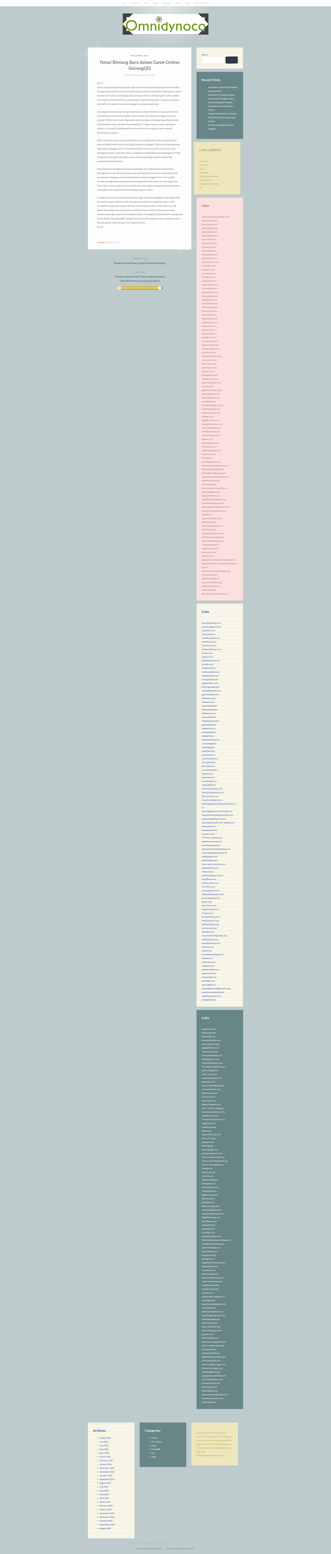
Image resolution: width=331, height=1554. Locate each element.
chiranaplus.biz (209, 1308)
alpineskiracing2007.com (213, 1341)
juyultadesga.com (210, 860)
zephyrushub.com (210, 228)
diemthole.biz (208, 1198)
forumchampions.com (212, 1055)
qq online (203, 161)
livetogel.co (207, 458)
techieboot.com (209, 645)
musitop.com (208, 947)
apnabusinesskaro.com (212, 1398)
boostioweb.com (209, 224)
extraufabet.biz (209, 732)
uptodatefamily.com (211, 943)
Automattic (189, 1548)
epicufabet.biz (208, 766)
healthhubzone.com (211, 660)
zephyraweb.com (209, 284)
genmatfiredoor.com (211, 461)
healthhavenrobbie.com (213, 469)
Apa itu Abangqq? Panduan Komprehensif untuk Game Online (220, 106)
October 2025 (105, 1475)
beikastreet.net (209, 1032)
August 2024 (105, 1528)
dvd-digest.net (208, 1300)
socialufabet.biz (209, 743)
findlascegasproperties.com (215, 465)
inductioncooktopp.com (213, 537)
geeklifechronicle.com (212, 390)
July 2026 (103, 1441)
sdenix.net (206, 1130)
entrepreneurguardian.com (214, 510)
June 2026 (104, 1445)
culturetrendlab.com (211, 427)
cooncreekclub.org (210, 1044)
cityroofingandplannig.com (214, 852)
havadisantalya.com (211, 638)
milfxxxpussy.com (210, 939)
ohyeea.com (207, 958)
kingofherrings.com (211, 1217)
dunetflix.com (208, 932)
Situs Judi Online (200, 3)
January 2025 (105, 1509)
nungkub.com (208, 966)
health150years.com (211, 1104)
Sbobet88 (167, 3)
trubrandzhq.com (210, 307)
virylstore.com (208, 1096)
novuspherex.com (210, 296)
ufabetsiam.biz (209, 713)
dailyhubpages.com (211, 492)
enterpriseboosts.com (212, 1153)
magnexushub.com (210, 675)
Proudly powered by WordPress (149, 1548)
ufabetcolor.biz (209, 728)
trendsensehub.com (211, 431)
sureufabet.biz (208, 754)
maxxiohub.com (209, 281)
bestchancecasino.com (212, 525)
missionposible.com (211, 1360)
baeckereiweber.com (211, 623)
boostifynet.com (209, 311)
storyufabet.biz (209, 762)
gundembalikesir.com (212, 649)
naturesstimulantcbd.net (213, 992)
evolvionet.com (209, 239)
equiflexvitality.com (211, 480)
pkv (201, 187)
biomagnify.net (209, 999)
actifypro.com (208, 330)
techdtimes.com (209, 641)
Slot (146, 3)
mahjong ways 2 (206, 1447)
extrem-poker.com (210, 883)
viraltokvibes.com (210, 1115)
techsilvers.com (209, 905)
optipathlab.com (209, 232)
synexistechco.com (210, 262)
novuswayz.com (209, 326)
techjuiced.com (209, 668)
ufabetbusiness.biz (210, 721)
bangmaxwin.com (210, 1266)
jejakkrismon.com (210, 1195)
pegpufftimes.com (210, 1047)
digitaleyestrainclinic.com (214, 1356)
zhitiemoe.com (208, 962)
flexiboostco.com (210, 220)
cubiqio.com (207, 386)
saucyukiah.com (209, 1029)
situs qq (223, 1436)
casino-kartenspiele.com (213, 1157)
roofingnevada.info (210, 544)
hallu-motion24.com (211, 1326)
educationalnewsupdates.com (215, 216)
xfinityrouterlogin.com (212, 1368)
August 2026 (105, 1438)
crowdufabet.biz (209, 781)
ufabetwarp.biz (209, 698)
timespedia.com (209, 1191)
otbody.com (207, 1168)
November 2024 (106, 1517)
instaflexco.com (209, 337)
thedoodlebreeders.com (213, 894)
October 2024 (105, 1520)
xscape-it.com (208, 834)
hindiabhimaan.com (211, 1383)
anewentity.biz (208, 1225)
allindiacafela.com (210, 1338)
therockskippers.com (212, 1330)
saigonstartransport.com (213, 1262)
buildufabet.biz (209, 785)
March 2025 (105, 1502)
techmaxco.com (209, 363)
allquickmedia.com (210, 1206)
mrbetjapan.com (209, 1221)
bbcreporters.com (210, 796)
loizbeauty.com (209, 1183)
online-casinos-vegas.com (214, 1364)
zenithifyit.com (209, 277)
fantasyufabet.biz (210, 709)
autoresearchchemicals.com (215, 1394)
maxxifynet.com (209, 250)
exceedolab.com (209, 367)
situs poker (204, 165)
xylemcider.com (209, 973)
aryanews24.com (209, 830)
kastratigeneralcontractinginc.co (217, 811)
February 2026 (106, 1460)
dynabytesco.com (210, 375)
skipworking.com (210, 1179)
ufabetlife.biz (208, 736)
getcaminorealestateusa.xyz (214, 593)
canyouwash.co (209, 634)
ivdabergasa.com (209, 856)
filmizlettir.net (208, 1036)
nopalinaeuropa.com (211, 996)
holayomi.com (208, 556)
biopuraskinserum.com (212, 1277)
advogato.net (208, 1142)
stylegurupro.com (210, 379)
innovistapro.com (210, 341)
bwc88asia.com (209, 879)
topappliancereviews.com (214, 1375)
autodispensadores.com (213, 533)
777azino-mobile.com (212, 837)
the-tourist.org (208, 1138)
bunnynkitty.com (209, 1251)
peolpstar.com (208, 1081)
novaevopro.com (209, 299)
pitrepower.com (209, 1349)
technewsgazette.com (212, 1210)
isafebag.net (207, 1145)
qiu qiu (202, 168)
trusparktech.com (210, 303)
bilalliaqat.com (209, 529)
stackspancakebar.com (212, 1311)
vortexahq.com (208, 273)
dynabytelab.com (210, 235)
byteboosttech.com (211, 672)
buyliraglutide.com (210, 687)
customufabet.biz (210, 758)
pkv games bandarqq (208, 176)
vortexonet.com (209, 247)
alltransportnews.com (212, 788)
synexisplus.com (209, 243)
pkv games (110, 242)
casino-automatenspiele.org (215, 1161)
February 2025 (106, 1505)
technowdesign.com (211, 845)
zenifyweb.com (209, 454)
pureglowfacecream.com (213, 1213)
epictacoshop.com (210, 1274)
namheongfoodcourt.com (213, 1315)
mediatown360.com (211, 1353)
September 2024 (107, 1524)
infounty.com (208, 871)
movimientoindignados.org (214, 935)
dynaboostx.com (209, 333)
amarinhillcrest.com (211, 1134)
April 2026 (104, 1453)
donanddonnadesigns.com (214, 473)
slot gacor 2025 (208, 1432)
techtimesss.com (209, 1093)
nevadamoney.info (210, 1289)
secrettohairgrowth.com (213, 1244)
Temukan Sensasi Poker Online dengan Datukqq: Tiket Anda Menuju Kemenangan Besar (140, 276)
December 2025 (106, 1468)
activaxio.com (208, 371)
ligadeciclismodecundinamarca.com (218, 559)
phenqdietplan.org (210, 924)
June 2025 (104, 1490)
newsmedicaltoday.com (212, 541)
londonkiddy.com (210, 574)
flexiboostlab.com (210, 345)
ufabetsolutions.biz (211, 739)
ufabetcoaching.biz (210, 578)
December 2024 (106, 1513)
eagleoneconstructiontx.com (215, 476)
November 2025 (106, 1472)
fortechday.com (209, 590)
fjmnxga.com (208, 1259)
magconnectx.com (210, 548)
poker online (202, 1444)
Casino (155, 3)
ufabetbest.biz (208, 751)
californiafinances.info (212, 1281)
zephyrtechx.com (210, 318)
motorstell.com (209, 1100)
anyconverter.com (210, 1187)
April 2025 (104, 1498)
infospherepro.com (211, 394)
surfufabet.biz (208, 747)
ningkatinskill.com (210, 909)
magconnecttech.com (211, 450)
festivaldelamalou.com (212, 1063)
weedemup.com (209, 522)
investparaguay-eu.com (212, 875)
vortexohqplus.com (211, 348)
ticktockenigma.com (211, 435)
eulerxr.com (207, 439)
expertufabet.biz (209, 705)
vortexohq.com (209, 401)
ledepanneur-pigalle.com (213, 1296)
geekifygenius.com (210, 443)
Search (205, 54)
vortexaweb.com (209, 288)
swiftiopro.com (209, 352)
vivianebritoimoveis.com (213, 1119)
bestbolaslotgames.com (213, 503)
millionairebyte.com (211, 586)
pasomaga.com (209, 984)
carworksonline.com (211, 1089)
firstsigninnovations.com (213, 1066)
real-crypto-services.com (213, 864)
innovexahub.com (210, 254)
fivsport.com (208, 913)
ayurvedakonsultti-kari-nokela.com (218, 822)
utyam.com (207, 950)
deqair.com (207, 901)
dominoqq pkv (205, 180)
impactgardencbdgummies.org (216, 988)
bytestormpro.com (210, 420)
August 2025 (105, 1483)
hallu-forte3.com (209, 1323)
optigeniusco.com (210, 292)
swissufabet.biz (209, 717)
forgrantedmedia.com (212, 1078)
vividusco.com (208, 269)
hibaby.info (207, 514)
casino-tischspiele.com (212, 1164)
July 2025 (103, 1487)
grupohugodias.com (211, 898)
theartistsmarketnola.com (214, 1304)
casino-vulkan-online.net (213, 1345)
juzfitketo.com (208, 981)
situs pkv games (223, 1440)
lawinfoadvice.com (210, 920)
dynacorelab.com (210, 258)
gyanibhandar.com (210, 694)
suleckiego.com (209, 1402)
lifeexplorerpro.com (211, 413)
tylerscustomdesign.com (213, 1085)
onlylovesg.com (209, 484)
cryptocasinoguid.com (212, 800)
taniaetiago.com (209, 977)
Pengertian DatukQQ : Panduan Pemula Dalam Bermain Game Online (222, 117)
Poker (177, 3)
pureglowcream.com (211, 1236)
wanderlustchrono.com (212, 424)
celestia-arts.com (210, 1051)
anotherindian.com (210, 969)
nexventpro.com (209, 314)
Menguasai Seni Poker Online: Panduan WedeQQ (140, 260)
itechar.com (207, 653)
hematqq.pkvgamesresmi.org (210, 1455)
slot (117, 242)
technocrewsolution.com (213, 1112)
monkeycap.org (209, 1127)
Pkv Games (135, 3)
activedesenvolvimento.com (215, 488)
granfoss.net (207, 1334)
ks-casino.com (208, 886)
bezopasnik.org (209, 1255)
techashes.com (208, 630)
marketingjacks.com (211, 1372)
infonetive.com (209, 1270)
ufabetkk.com (208, 1202)
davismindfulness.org (212, 582)
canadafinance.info (210, 1285)
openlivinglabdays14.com (214, 819)
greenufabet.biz (209, 724)
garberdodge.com (210, 1070)
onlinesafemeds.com (211, 690)
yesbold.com (207, 657)
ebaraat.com (207, 664)
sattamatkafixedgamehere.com (216, 507)
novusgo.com (208, 416)
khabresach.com (209, 1387)
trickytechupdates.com (212, 1379)
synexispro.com (209, 552)
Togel (187, 3)
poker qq (201, 1451)
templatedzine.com (211, 917)
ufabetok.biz (207, 773)
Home (124, 3)
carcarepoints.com (210, 890)
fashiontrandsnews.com (213, 792)
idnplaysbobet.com (211, 495)
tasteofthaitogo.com (211, 1247)
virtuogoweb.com (210, 679)
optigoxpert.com (209, 322)
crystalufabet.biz (209, 770)
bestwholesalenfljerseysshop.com (217, 815)
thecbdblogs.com (210, 1390)
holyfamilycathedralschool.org (216, 571)
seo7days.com (208, 1232)
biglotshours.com (210, 683)
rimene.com (207, 1293)
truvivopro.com (209, 265)
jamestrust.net (208, 1172)
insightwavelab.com (211, 409)
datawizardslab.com (211, 382)
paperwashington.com (212, 518)
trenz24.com (207, 1176)
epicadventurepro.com (212, 405)
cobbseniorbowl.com (211, 841)
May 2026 (104, 1449)
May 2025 (104, 1494)
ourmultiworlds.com (211, 1040)
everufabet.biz (208, 777)
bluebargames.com (210, 1059)
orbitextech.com (209, 446)
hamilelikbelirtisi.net (211, 356)
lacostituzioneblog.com (213, 954)
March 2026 (105, 1456)
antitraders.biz (209, 826)
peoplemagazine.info (211, 626)
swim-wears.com (209, 1074)
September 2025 (107, 1479)
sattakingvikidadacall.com (214, 499)
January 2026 (105, 1464)
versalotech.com (209, 360)
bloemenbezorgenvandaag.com (216, 1240)
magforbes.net (208, 1123)
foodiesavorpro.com (211, 397)
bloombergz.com (210, 1149)
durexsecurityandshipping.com (216, 849)
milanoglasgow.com (211, 1319)
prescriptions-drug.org (212, 1108)
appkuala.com (208, 1228)
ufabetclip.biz (208, 702)
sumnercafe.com (209, 928)
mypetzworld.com (210, 868)
